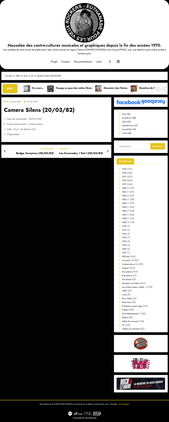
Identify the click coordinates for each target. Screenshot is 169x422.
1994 (124, 241)
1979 (124, 184)
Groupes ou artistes (130, 283)
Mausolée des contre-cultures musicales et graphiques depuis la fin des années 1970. (84, 45)
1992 (124, 233)
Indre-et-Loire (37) (129, 125)
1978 (124, 180)
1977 (124, 176)
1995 (124, 245)
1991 (124, 229)
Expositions (127, 275)
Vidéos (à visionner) (131, 328)
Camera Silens (15, 101)
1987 (124, 214)
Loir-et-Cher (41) (129, 129)
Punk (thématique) (130, 313)
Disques (125, 268)
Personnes (126, 302)
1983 (124, 199)
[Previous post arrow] (5, 151)
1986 (124, 210)
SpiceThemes (90, 417)
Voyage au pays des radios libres (63, 88)
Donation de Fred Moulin (142, 88)
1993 (124, 237)
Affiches (125, 256)
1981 (124, 191)
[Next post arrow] (108, 151)
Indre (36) (126, 121)
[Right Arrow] (164, 89)
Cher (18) (126, 114)
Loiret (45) (126, 133)
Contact (65, 62)
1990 (124, 226)
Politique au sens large (132, 306)
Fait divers (126, 279)
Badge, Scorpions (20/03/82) (35, 153)
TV (123, 325)
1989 (124, 222)
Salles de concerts (130, 321)
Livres (124, 294)
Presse (125, 309)
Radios (125, 317)
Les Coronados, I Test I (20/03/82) (81, 153)
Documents (127, 271)
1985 (124, 207)
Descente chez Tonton (105, 88)
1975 (124, 169)
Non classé (127, 298)
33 (7, 101)
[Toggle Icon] (118, 62)
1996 (124, 249)
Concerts (126, 260)
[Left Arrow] (158, 89)
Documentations (83, 62)
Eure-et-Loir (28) (129, 117)
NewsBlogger (124, 404)
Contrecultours (128, 264)
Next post (64, 148)
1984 (124, 203)
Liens (99, 62)
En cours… (27, 88)
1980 (124, 188)
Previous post (47, 148)
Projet (54, 62)
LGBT (124, 290)
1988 (124, 218)
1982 (124, 195)
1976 (124, 172)
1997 (124, 252)
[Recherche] (110, 61)
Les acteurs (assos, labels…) (134, 287)
